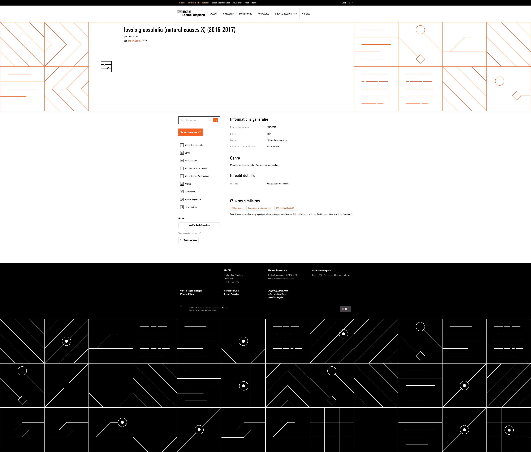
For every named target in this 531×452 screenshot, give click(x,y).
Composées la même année (259, 208)
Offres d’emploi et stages (191, 290)
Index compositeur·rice (286, 13)
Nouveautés (263, 13)
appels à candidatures (221, 2)
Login (344, 2)
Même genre (237, 208)
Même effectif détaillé (285, 208)
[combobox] (199, 120)
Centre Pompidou (231, 294)
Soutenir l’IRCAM (231, 290)
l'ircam (182, 2)
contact (306, 13)
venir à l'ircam (250, 2)
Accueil (214, 13)
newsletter (237, 2)
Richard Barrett (134, 40)
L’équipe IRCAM (187, 294)
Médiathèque (245, 13)
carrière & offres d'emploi (198, 2)
